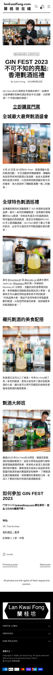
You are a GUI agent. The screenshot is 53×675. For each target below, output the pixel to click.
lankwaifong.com (24, 505)
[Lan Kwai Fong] (17, 6)
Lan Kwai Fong (25, 655)
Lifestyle (34, 54)
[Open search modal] (36, 7)
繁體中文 (6, 651)
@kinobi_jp (30, 279)
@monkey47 (14, 279)
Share (9, 554)
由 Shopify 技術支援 (11, 661)
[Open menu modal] (49, 7)
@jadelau (19, 283)
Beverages (20, 54)
